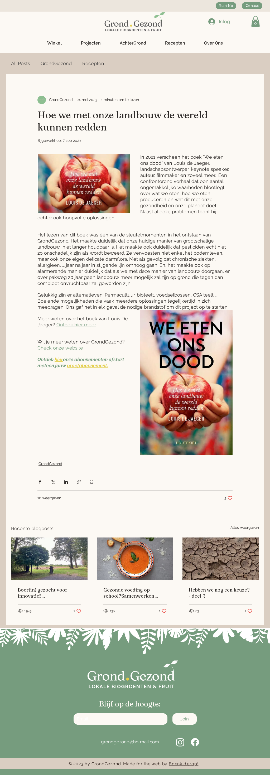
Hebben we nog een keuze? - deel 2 (219, 593)
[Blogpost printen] (91, 481)
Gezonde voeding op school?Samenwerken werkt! (128, 593)
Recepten (93, 63)
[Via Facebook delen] (39, 481)
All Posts (20, 63)
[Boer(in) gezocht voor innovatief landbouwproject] (49, 558)
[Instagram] (180, 742)
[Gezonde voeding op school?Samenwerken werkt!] (135, 558)
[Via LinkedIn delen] (65, 481)
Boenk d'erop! (183, 763)
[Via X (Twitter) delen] (52, 481)
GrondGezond (56, 63)
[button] (255, 21)
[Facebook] (195, 742)
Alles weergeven (244, 527)
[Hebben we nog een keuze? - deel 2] (220, 558)
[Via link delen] (78, 481)
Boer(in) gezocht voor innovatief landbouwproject (43, 593)
